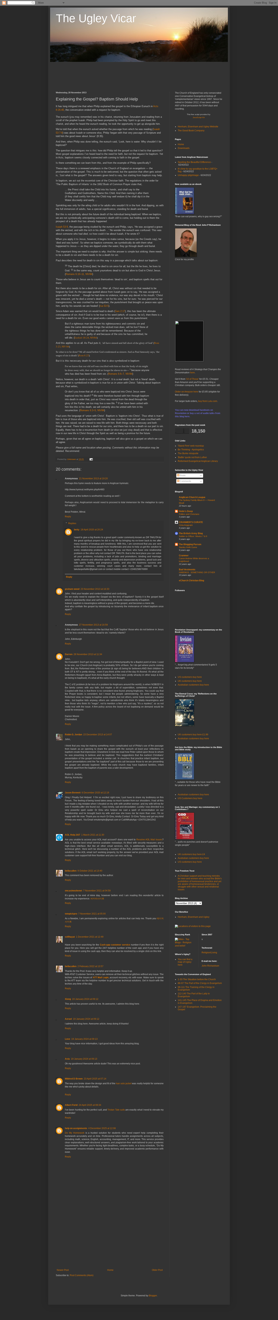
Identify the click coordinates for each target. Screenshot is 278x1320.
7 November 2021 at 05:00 (92, 913)
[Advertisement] (124, 76)
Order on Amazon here (186, 391)
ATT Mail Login (101, 977)
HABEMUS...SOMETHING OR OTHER (197, 572)
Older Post (157, 1270)
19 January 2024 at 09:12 (85, 999)
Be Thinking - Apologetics (191, 449)
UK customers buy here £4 (191, 854)
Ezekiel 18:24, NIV (84, 337)
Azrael (68, 1019)
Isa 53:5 (104, 305)
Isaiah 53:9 (62, 226)
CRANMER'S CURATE (191, 522)
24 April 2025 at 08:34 (90, 1105)
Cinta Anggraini (186, 525)
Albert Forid (71, 1105)
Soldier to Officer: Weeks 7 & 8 (193, 536)
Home (110, 1270)
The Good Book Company (191, 130)
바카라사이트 (97, 898)
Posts (182, 475)
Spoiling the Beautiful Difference (194, 162)
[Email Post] (91, 459)
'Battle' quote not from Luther (192, 457)
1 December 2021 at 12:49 (89, 937)
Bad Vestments (187, 569)
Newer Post (63, 1270)
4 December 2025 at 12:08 (102, 1128)
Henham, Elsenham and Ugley (193, 917)
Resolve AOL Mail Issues (149, 839)
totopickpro (71, 913)
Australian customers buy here (193, 684)
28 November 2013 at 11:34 (88, 654)
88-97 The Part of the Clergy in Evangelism (200, 983)
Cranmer (184, 555)
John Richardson (210, 965)
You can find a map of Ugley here (185, 962)
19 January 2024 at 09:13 (84, 1039)
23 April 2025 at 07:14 (95, 1078)
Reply (68, 516)
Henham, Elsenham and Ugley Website (198, 126)
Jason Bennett (73, 792)
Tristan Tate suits (116, 1109)
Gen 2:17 (120, 311)
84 (91, 274)
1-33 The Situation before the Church (197, 979)
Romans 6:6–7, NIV (119, 373)
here (192, 372)
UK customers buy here (190, 681)
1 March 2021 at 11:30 (92, 835)
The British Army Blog (191, 533)
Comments (185, 481)
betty (76, 529)
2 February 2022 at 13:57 (90, 966)
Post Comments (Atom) (81, 1275)
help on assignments (76, 1128)
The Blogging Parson (190, 544)
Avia (67, 1059)
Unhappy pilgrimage (188, 175)
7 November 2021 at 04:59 (97, 890)
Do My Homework (74, 1133)
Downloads (183, 148)
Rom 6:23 (84, 355)
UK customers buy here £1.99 (193, 734)
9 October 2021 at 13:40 (90, 870)
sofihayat (70, 937)
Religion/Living (209, 952)
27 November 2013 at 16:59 (93, 624)
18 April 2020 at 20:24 (92, 529)
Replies (72, 523)
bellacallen (70, 870)
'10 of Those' (192, 379)
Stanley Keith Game (188, 547)
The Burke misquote (188, 453)
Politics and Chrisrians (189, 514)
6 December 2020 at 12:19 (95, 792)
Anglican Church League (192, 497)
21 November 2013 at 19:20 (93, 478)
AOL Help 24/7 (72, 835)
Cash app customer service (115, 944)
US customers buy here (190, 677)
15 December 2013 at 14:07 (97, 734)
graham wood (72, 589)
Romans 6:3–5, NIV (91, 410)
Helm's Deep (186, 511)
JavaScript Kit (199, 117)
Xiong (68, 999)
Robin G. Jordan (73, 734)
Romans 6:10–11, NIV (78, 274)
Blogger (153, 1295)
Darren (68, 654)
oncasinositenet (73, 890)
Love (67, 1039)
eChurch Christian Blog (191, 580)
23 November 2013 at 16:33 (95, 589)
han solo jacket (123, 1083)
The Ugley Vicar (96, 18)
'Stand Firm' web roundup (191, 445)
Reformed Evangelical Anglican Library (198, 461)
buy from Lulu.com (207, 401)
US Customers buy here (190, 798)
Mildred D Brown (74, 1078)
